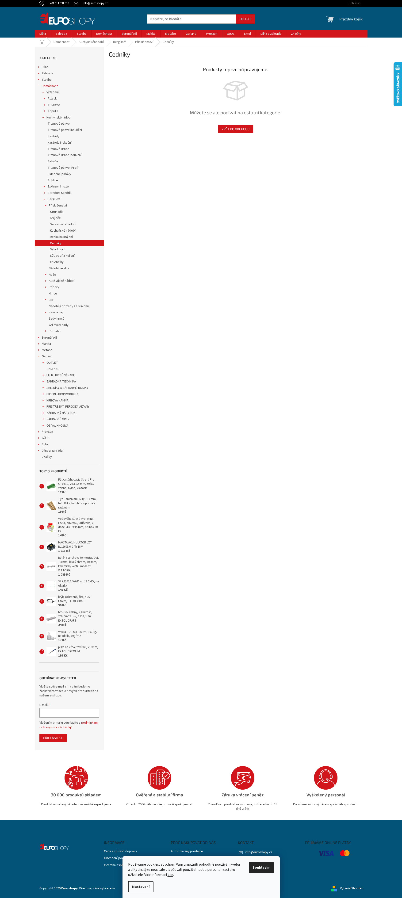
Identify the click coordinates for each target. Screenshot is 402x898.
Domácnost (50, 86)
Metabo (47, 350)
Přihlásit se (53, 738)
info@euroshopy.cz (258, 852)
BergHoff (54, 199)
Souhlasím (262, 867)
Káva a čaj (56, 312)
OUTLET (52, 362)
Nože (52, 274)
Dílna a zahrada (52, 450)
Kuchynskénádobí (58, 117)
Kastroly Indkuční (60, 142)
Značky (47, 457)
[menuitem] (43, 34)
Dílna (45, 67)
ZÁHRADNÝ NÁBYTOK (61, 413)
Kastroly (53, 136)
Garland (47, 356)
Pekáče (53, 161)
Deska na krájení (61, 237)
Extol (45, 444)
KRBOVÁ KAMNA (57, 400)
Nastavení (140, 886)
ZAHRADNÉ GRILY (57, 419)
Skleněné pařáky (59, 174)
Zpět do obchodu (235, 129)
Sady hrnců (56, 318)
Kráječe (55, 218)
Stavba (47, 79)
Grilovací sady (59, 325)
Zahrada (47, 73)
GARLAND (52, 369)
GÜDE (45, 438)
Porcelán (55, 331)
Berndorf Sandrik (60, 193)
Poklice (53, 180)
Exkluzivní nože (58, 186)
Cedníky (55, 243)
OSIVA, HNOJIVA (57, 425)
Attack (52, 98)
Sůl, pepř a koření (62, 255)
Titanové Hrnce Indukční (64, 155)
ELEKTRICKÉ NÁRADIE (61, 375)
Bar (51, 300)
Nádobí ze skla (59, 268)
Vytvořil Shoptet (351, 888)
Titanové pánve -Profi (63, 167)
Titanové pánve (59, 123)
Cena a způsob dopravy (120, 851)
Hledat (245, 19)
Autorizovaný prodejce (187, 851)
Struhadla (56, 212)
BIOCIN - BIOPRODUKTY (62, 394)
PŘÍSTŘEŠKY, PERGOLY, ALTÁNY (67, 406)
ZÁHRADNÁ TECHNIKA (61, 381)
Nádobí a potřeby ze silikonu (69, 306)
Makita (46, 343)
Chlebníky (57, 262)
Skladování (57, 249)
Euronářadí (49, 337)
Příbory (54, 287)
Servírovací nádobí (63, 224)
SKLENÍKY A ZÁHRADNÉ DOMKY (67, 388)
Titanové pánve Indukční (65, 130)
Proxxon (47, 431)
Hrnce (53, 293)
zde (170, 874)
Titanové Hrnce (58, 149)
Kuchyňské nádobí (63, 230)
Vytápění (52, 92)
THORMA (54, 105)
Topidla (53, 111)
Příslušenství (58, 205)
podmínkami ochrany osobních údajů (68, 725)
